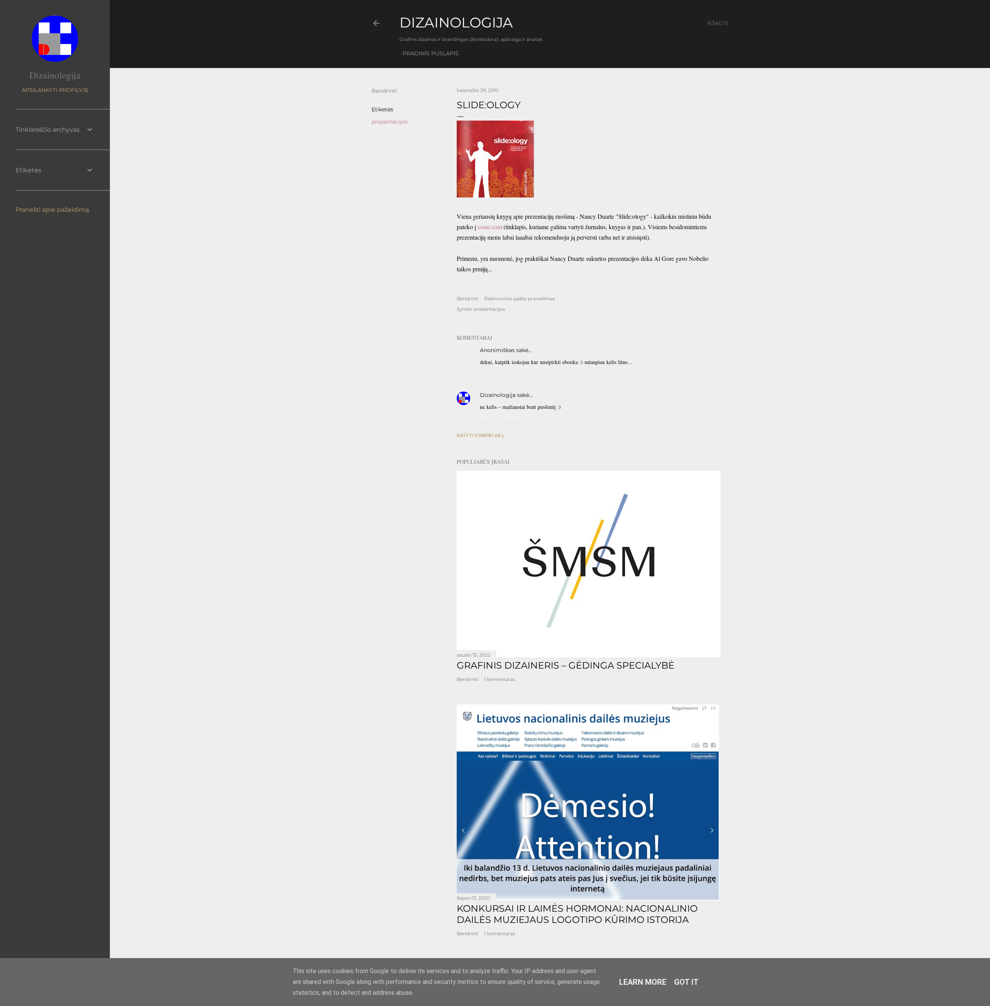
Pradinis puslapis (431, 53)
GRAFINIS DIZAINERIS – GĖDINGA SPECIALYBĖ (565, 665)
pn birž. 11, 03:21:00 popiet (509, 373)
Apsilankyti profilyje (55, 90)
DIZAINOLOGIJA (456, 22)
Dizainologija (497, 395)
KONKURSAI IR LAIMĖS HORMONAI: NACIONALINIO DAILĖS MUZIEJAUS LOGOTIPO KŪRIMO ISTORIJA (577, 914)
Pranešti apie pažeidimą (52, 209)
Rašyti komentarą (480, 435)
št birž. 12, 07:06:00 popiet (509, 418)
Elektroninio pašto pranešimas (519, 298)
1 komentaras (499, 679)
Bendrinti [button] (384, 90)
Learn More (642, 982)
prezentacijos (390, 121)
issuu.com (490, 227)
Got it (686, 982)
